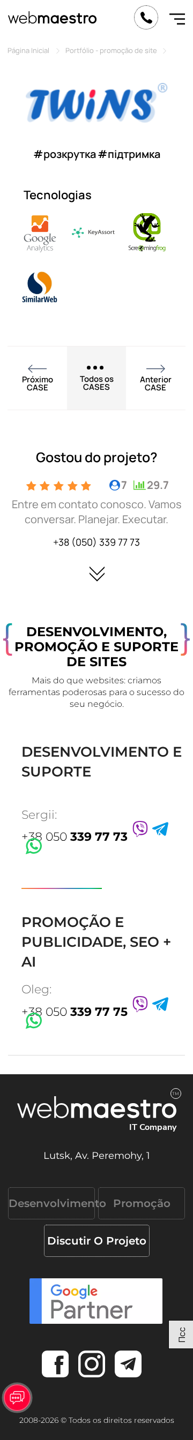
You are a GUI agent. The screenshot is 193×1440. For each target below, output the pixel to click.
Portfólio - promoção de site (111, 50)
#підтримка (129, 154)
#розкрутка (64, 154)
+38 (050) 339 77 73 (96, 542)
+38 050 (74, 837)
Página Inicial (28, 50)
